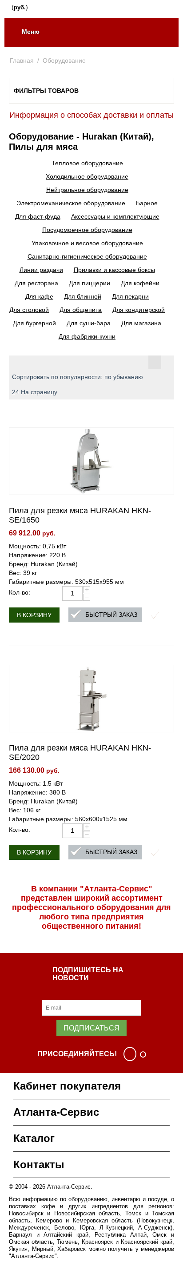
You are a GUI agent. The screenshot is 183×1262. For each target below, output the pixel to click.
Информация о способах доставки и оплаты (91, 115)
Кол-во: (19, 592)
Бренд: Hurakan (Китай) (43, 563)
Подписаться (91, 1028)
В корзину (34, 615)
